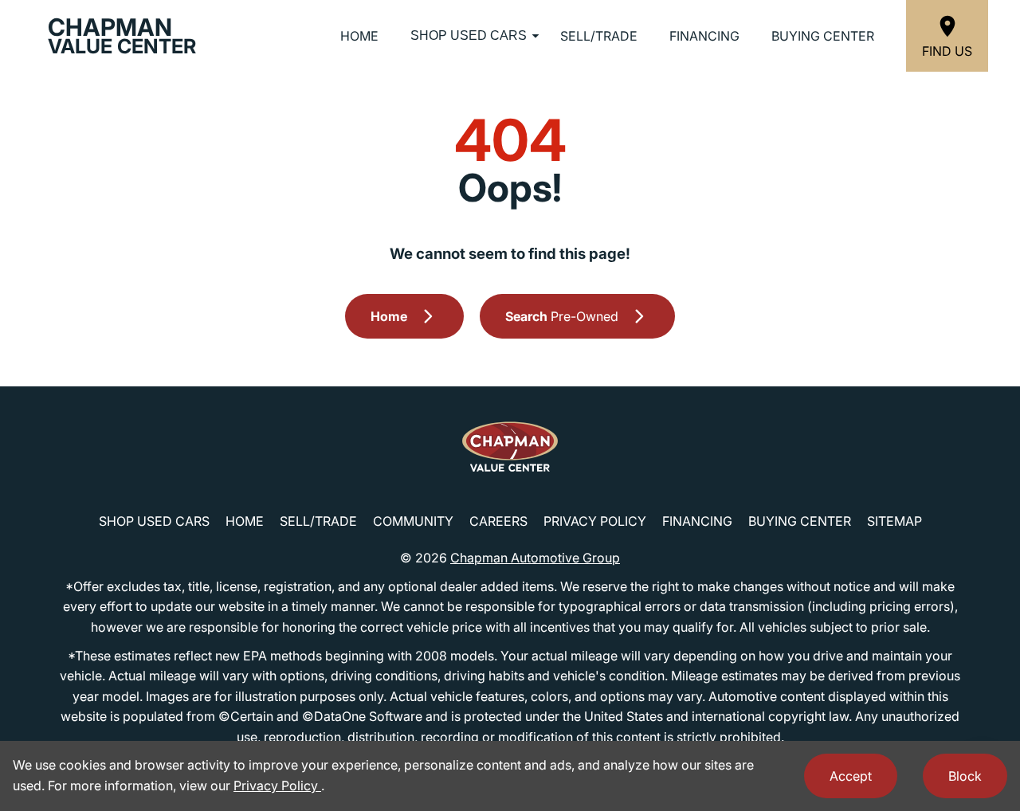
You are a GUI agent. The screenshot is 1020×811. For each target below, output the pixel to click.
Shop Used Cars (468, 35)
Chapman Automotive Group (535, 558)
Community (413, 521)
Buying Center (822, 36)
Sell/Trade (599, 36)
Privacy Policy (594, 521)
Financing (704, 36)
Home (359, 36)
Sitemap (894, 521)
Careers (498, 521)
